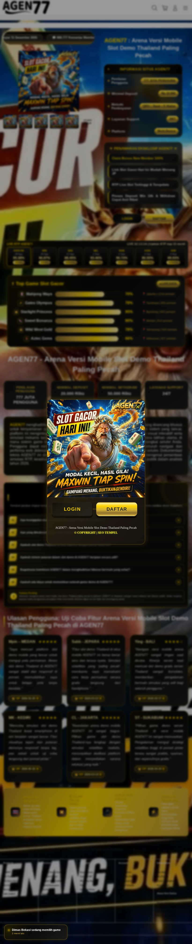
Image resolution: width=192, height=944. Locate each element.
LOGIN (72, 509)
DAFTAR (117, 509)
